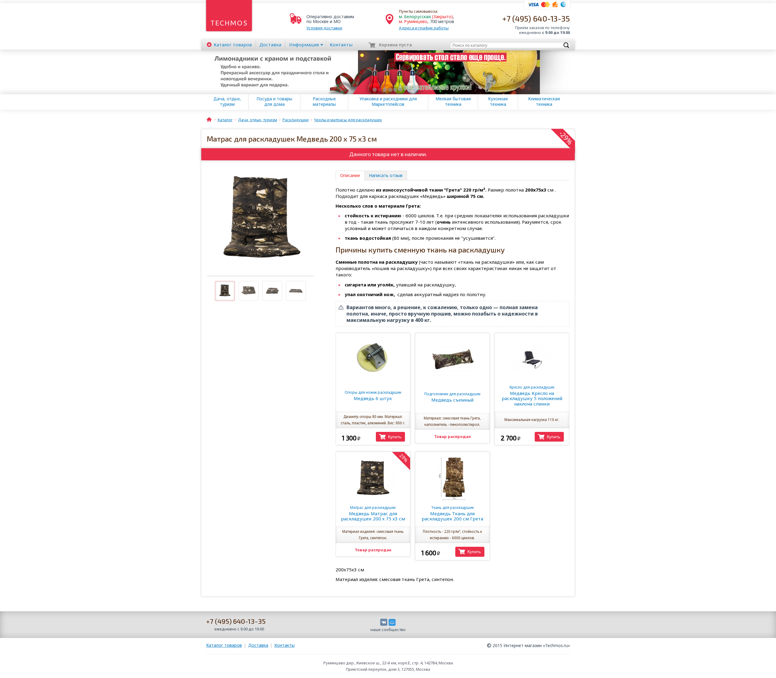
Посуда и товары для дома (274, 101)
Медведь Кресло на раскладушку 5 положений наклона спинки (532, 396)
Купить (394, 436)
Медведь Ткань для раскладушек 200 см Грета (452, 513)
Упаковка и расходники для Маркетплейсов (388, 101)
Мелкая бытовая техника (453, 101)
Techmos (229, 23)
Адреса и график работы (424, 27)
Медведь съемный (452, 397)
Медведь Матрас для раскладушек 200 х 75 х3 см (373, 513)
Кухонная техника (498, 101)
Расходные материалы (324, 101)
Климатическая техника (544, 101)
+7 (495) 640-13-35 (536, 18)
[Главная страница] (209, 119)
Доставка (270, 45)
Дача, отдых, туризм (227, 101)
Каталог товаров (224, 645)
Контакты (341, 45)
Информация (304, 45)
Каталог (233, 45)
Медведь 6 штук (373, 395)
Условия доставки (324, 27)
